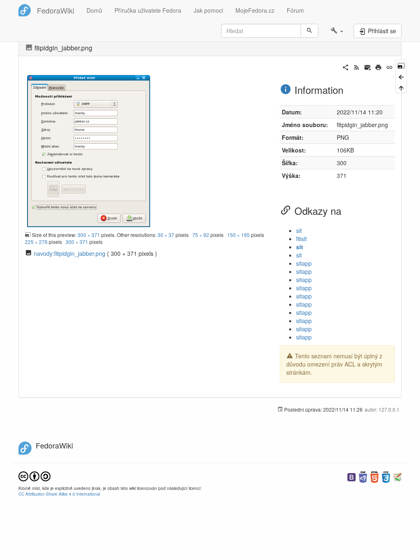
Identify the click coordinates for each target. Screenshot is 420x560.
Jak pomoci (208, 10)
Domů (94, 10)
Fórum (295, 10)
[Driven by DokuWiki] (397, 476)
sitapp (304, 263)
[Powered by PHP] (363, 476)
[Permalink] (389, 66)
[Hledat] (309, 31)
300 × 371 (89, 234)
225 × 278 (36, 241)
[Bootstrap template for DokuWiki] (351, 476)
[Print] (378, 66)
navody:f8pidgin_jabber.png (69, 253)
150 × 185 (238, 234)
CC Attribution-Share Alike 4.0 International (59, 494)
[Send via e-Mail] (367, 66)
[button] (336, 30)
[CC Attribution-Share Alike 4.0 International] (34, 475)
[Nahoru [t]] (401, 87)
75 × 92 (200, 234)
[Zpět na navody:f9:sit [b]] (401, 76)
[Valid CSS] (386, 476)
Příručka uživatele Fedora (147, 10)
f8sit (301, 238)
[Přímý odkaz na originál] (401, 65)
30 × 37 (166, 234)
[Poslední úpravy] (356, 66)
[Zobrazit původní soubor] (88, 150)
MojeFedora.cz (254, 10)
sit (299, 230)
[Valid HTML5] (374, 476)
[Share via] (345, 66)
